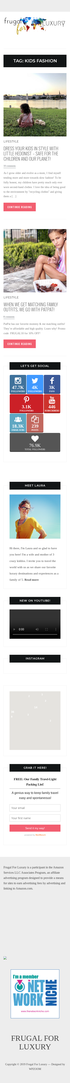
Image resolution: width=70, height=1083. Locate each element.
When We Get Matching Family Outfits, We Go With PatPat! (31, 307)
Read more (31, 579)
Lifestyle (11, 141)
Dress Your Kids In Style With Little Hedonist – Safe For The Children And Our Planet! (31, 153)
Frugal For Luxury (35, 1042)
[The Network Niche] (35, 972)
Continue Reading (19, 207)
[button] (37, 695)
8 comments (9, 316)
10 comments (10, 166)
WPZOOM (35, 1069)
